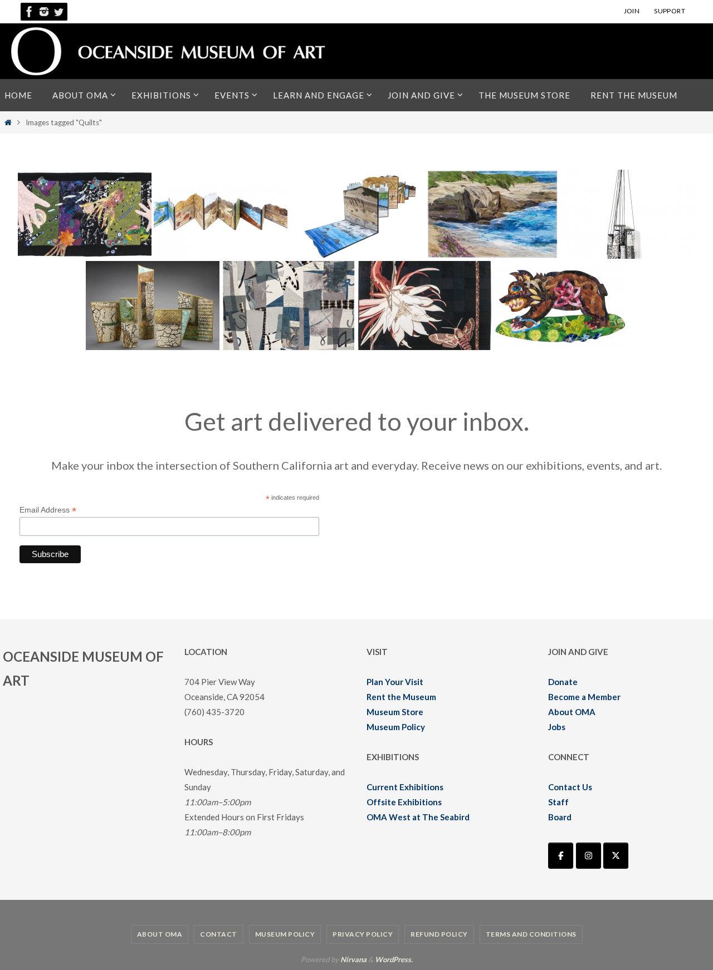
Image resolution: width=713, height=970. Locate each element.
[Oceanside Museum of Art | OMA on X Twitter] (615, 856)
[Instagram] (44, 12)
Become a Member (584, 697)
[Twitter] (58, 12)
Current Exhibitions (405, 787)
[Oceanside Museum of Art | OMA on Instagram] (588, 856)
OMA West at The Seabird (418, 817)
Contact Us (570, 787)
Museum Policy (396, 727)
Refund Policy (439, 934)
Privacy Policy (363, 934)
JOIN (632, 11)
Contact (218, 934)
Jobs (556, 727)
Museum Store (395, 712)
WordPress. (394, 959)
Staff (558, 802)
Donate (563, 682)
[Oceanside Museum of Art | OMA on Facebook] (560, 856)
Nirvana (353, 959)
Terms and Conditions (531, 934)
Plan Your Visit (395, 682)
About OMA (571, 712)
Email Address (47, 510)
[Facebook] (29, 12)
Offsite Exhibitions (404, 802)
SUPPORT (669, 11)
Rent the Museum (401, 697)
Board (560, 817)
